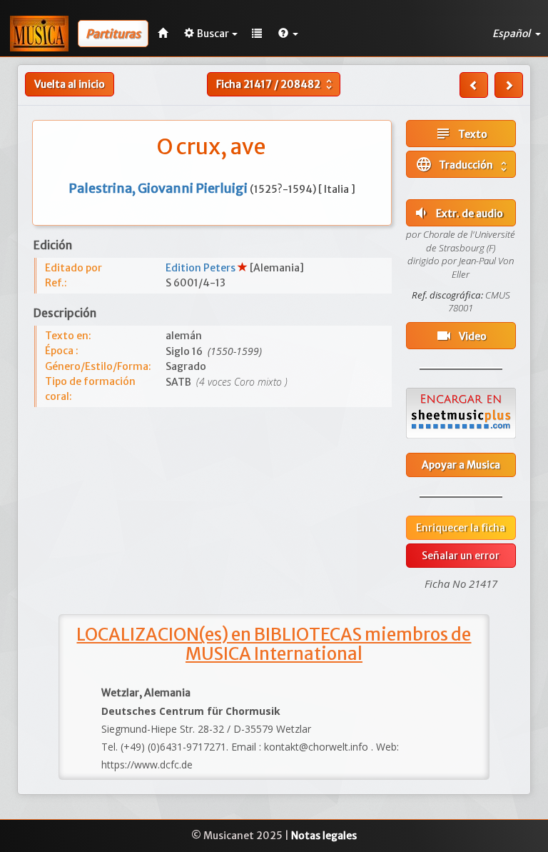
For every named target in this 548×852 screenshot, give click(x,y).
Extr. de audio (457, 212)
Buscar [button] (213, 33)
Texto (461, 133)
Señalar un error (460, 555)
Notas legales (324, 835)
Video (461, 335)
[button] (288, 33)
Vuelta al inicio (69, 84)
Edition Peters (202, 267)
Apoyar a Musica (461, 464)
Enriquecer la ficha (460, 527)
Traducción (462, 164)
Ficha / (275, 84)
